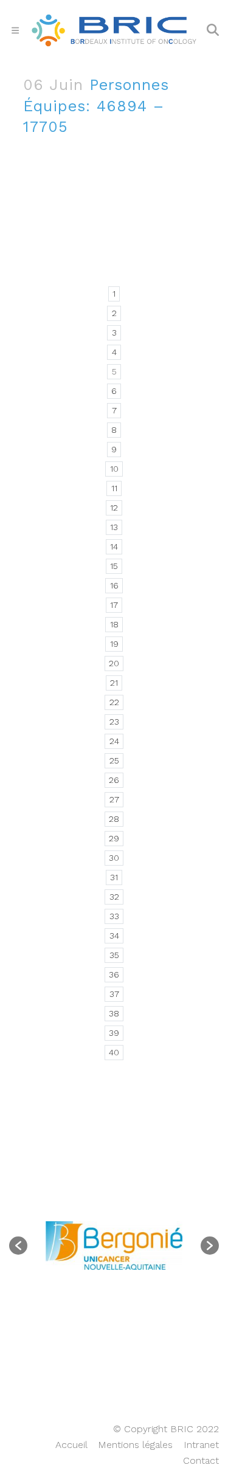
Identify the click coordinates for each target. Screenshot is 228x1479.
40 (114, 1052)
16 (114, 585)
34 (114, 935)
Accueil (71, 1444)
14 (114, 546)
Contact (201, 1460)
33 (114, 916)
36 (114, 974)
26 (114, 780)
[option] (114, 1245)
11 (114, 488)
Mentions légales (135, 1444)
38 (114, 1013)
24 (114, 741)
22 (114, 702)
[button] (18, 1245)
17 (114, 605)
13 (114, 527)
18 (114, 624)
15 (114, 566)
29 (114, 838)
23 (114, 721)
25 (114, 760)
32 (114, 897)
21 (114, 683)
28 (114, 819)
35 (114, 955)
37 (114, 994)
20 (114, 663)
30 (114, 858)
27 (114, 799)
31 (114, 877)
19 (114, 644)
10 (114, 469)
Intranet (201, 1444)
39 (114, 1033)
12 (114, 507)
